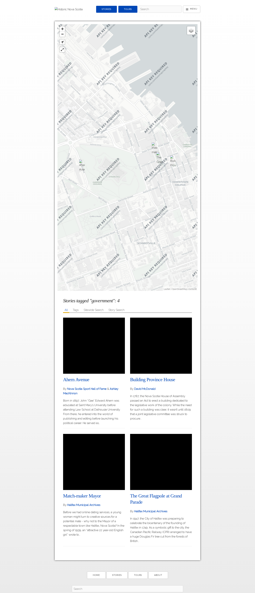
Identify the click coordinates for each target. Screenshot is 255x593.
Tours (128, 9)
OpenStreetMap (179, 289)
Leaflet (167, 289)
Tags (76, 310)
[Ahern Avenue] (82, 166)
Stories (106, 9)
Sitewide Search (94, 310)
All (66, 310)
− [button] (62, 34)
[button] (62, 42)
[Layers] (191, 30)
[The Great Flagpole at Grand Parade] (159, 158)
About (158, 575)
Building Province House (152, 379)
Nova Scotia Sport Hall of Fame (87, 389)
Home (96, 575)
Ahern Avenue (76, 379)
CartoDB (193, 289)
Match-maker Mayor (82, 496)
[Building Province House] (173, 162)
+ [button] (62, 29)
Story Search (116, 310)
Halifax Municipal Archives (83, 505)
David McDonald (145, 389)
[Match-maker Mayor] (154, 149)
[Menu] (191, 9)
